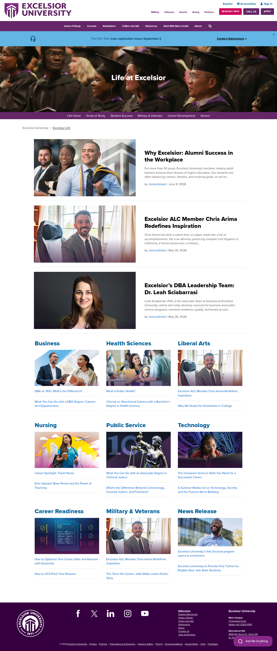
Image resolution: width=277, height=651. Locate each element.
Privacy (93, 644)
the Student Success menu (135, 116)
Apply (267, 11)
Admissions (109, 26)
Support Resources (188, 614)
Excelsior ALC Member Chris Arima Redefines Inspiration (191, 222)
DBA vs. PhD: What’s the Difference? (58, 391)
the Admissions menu (118, 25)
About (198, 26)
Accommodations (174, 644)
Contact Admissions (230, 39)
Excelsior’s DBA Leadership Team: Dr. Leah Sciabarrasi (189, 288)
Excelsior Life (61, 128)
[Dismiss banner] (273, 34)
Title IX (159, 644)
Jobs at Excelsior (186, 634)
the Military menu (161, 11)
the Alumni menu (189, 11)
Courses (91, 26)
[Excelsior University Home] (38, 10)
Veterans (169, 12)
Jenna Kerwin (157, 184)
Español (228, 4)
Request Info (230, 11)
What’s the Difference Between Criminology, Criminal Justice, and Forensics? (135, 490)
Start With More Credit (176, 26)
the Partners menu (215, 11)
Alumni (183, 12)
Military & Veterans (150, 116)
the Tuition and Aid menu (141, 25)
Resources (151, 26)
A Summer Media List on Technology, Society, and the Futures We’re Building (208, 490)
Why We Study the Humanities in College (205, 406)
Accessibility (248, 4)
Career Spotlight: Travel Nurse (54, 473)
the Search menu (215, 25)
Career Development (181, 116)
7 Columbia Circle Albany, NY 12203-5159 (240, 622)
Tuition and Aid (130, 26)
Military (155, 12)
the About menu (204, 25)
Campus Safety (145, 644)
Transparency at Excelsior (122, 644)
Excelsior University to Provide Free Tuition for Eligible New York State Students (208, 568)
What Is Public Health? (120, 391)
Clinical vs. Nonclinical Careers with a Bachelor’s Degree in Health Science (138, 403)
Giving (195, 12)
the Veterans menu (176, 11)
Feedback (213, 644)
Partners (209, 12)
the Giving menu (201, 11)
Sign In (268, 4)
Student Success (121, 116)
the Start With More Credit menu (190, 25)
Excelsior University (35, 128)
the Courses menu (98, 25)
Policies (103, 644)
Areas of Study (72, 26)
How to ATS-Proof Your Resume (55, 574)
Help (202, 644)
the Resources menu (159, 25)
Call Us (251, 11)
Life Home (74, 116)
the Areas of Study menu (83, 25)
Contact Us (183, 631)
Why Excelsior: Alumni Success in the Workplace (189, 156)
